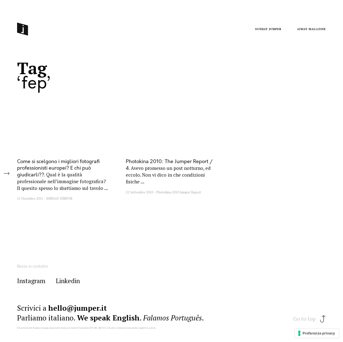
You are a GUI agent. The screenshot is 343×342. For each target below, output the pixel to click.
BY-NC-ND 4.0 (98, 327)
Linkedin (68, 281)
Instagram (31, 281)
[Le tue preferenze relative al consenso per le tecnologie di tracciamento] (317, 333)
